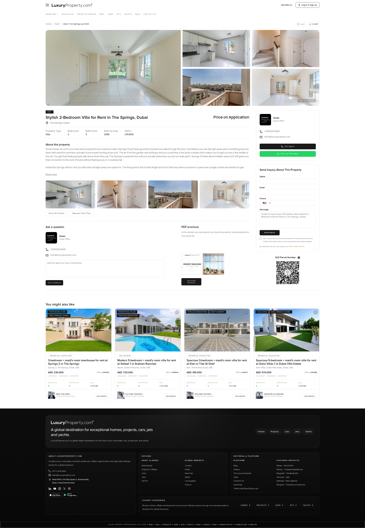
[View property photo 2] (216, 48)
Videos (237, 469)
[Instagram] (59, 488)
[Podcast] (69, 488)
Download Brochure (191, 282)
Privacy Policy (226, 524)
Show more (51, 174)
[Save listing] (108, 312)
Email (262, 187)
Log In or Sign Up (309, 5)
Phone (263, 198)
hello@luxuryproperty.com (63, 475)
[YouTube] (54, 488)
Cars (110, 14)
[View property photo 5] (285, 87)
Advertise (51, 14)
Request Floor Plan (82, 213)
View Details (101, 396)
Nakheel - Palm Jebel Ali (287, 481)
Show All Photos (56, 213)
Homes (261, 431)
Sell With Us (286, 5)
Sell (158, 524)
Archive (253, 524)
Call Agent (289, 146)
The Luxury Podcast (242, 473)
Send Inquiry (269, 232)
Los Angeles (190, 481)
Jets (118, 14)
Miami (187, 477)
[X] (64, 488)
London (188, 465)
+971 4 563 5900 (59, 471)
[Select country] (265, 203)
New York (189, 473)
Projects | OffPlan (86, 14)
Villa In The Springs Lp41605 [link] (76, 24)
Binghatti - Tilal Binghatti (287, 473)
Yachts (128, 14)
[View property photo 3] (285, 48)
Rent (102, 14)
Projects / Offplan (149, 469)
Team (236, 477)
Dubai (187, 469)
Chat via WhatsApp (289, 154)
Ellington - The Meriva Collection (291, 484)
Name (262, 176)
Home (48, 24)
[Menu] (47, 5)
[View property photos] (113, 68)
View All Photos (307, 101)
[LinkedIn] (50, 488)
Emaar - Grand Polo (285, 465)
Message (264, 209)
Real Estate (68, 14)
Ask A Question (54, 283)
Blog (137, 14)
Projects (275, 431)
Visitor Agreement (296, 246)
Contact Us (149, 14)
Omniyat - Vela (283, 477)
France (188, 484)
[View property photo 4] (216, 87)
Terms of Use (241, 524)
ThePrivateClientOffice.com (246, 488)
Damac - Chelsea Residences (290, 469)
